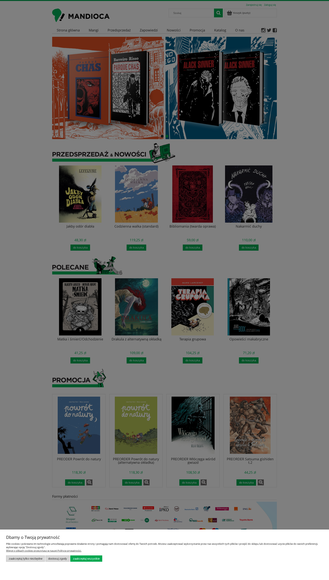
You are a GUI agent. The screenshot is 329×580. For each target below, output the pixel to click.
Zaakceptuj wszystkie (86, 558)
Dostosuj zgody (57, 558)
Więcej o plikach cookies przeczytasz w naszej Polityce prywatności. (43, 550)
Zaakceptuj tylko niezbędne (25, 558)
